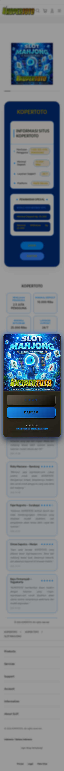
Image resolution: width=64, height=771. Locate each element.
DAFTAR (31, 412)
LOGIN (31, 400)
